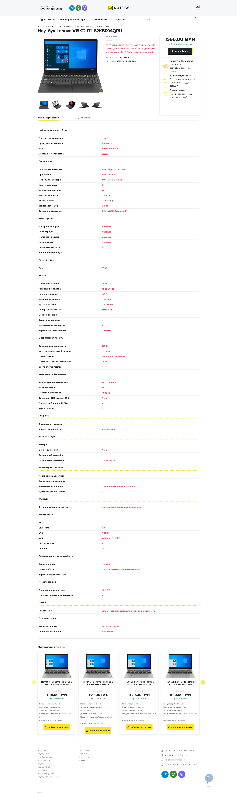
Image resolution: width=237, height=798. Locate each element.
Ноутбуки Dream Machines (49, 777)
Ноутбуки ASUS (44, 764)
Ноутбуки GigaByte (46, 774)
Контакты (83, 760)
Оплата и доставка (87, 751)
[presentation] (38, 66)
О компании (100, 19)
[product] (56, 666)
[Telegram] (72, 8)
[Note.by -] (118, 8)
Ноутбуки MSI (43, 770)
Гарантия (120, 19)
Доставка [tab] (84, 117)
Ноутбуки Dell (44, 767)
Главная (41, 26)
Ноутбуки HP (43, 754)
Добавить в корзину (58, 727)
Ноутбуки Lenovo (67, 26)
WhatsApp (78, 8)
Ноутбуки (52, 26)
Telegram (165, 774)
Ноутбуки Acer (44, 760)
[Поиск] (195, 18)
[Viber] (84, 8)
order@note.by (178, 760)
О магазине (84, 757)
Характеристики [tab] (48, 117)
